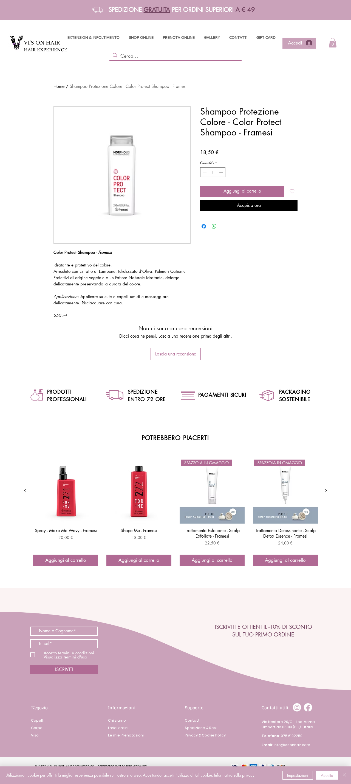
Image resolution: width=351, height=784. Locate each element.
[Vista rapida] (65, 491)
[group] (175, 512)
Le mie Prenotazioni (126, 735)
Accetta (327, 775)
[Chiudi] (344, 775)
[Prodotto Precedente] (25, 490)
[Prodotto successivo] (325, 490)
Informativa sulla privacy (234, 775)
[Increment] (221, 172)
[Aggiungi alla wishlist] (292, 191)
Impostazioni (297, 775)
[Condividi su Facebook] (203, 226)
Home (58, 86)
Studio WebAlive (134, 766)
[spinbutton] (213, 172)
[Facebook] (308, 707)
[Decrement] (204, 172)
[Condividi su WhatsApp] (214, 226)
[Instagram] (297, 707)
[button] (97, 10)
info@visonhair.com (292, 744)
